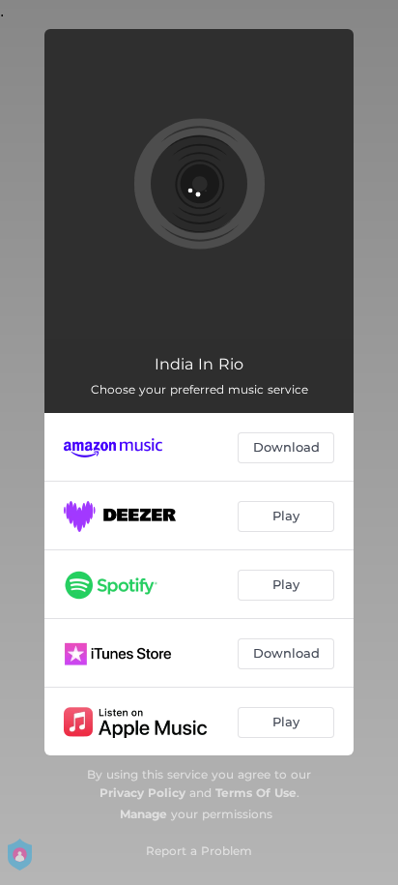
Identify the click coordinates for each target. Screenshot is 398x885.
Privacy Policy (142, 792)
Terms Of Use (256, 792)
